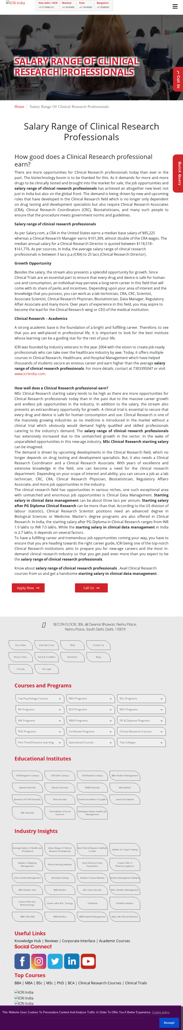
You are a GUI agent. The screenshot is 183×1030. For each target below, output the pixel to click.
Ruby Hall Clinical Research (125, 916)
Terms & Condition (46, 657)
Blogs (98, 657)
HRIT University (27, 813)
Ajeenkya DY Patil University (27, 799)
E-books (21, 669)
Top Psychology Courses (33, 698)
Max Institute (125, 787)
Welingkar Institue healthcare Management (92, 813)
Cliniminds (92, 903)
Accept (169, 1022)
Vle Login (46, 669)
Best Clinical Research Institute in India (92, 849)
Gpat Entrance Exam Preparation (92, 864)
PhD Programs (27, 731)
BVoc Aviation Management (124, 890)
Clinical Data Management (27, 878)
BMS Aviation (60, 890)
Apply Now (25, 588)
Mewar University (60, 787)
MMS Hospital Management (92, 916)
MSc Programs (129, 709)
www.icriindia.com (30, 373)
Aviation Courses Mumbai (92, 878)
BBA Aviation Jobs (27, 890)
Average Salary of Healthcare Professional (27, 849)
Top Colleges (128, 742)
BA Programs (26, 709)
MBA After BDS (27, 916)
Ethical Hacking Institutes (60, 864)
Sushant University (27, 787)
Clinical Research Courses (136, 731)
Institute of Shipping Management (27, 864)
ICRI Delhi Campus (60, 775)
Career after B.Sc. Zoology (60, 903)
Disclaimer (72, 657)
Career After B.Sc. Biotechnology (27, 903)
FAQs (72, 645)
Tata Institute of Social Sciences (60, 813)
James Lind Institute (125, 799)
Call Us (178, 81)
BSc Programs (128, 698)
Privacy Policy (20, 657)
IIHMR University (92, 787)
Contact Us (98, 645)
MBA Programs (78, 720)
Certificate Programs (82, 731)
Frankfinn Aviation (124, 903)
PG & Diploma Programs (135, 720)
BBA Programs (78, 698)
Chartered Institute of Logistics (92, 799)
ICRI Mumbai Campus (92, 775)
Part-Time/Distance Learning (36, 742)
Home (19, 106)
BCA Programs (78, 709)
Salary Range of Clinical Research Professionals (59, 849)
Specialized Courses (81, 742)
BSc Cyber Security (92, 890)
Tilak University (60, 799)
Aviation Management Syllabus (125, 878)
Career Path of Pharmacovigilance (124, 864)
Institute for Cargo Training (124, 849)
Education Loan (46, 645)
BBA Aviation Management (125, 775)
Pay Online (20, 645)
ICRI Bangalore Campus (27, 775)
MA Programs (26, 720)
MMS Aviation (59, 916)
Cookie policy (161, 1012)
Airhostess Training (60, 878)
